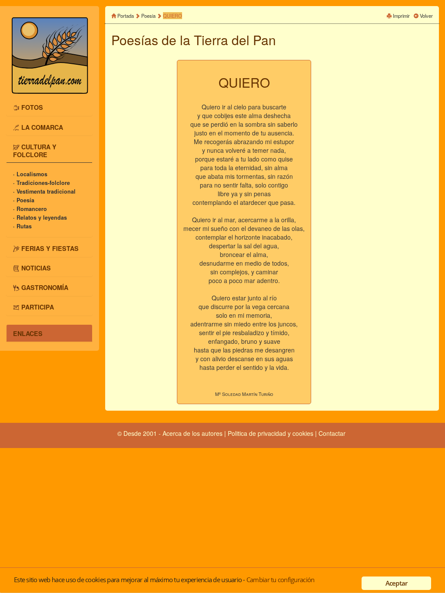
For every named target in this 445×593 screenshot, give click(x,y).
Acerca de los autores (192, 433)
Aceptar (396, 583)
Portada (125, 15)
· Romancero (30, 209)
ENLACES (28, 333)
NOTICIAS (36, 268)
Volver (426, 15)
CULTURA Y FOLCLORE (34, 150)
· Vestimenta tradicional (44, 191)
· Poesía (23, 200)
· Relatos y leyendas (40, 217)
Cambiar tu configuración (280, 579)
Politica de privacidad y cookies (271, 433)
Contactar (332, 433)
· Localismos (30, 174)
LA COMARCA (42, 126)
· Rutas (22, 226)
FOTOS (32, 107)
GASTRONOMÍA (44, 287)
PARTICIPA (37, 307)
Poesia (148, 15)
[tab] (49, 107)
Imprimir (401, 15)
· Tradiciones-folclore (41, 183)
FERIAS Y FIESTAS (50, 248)
